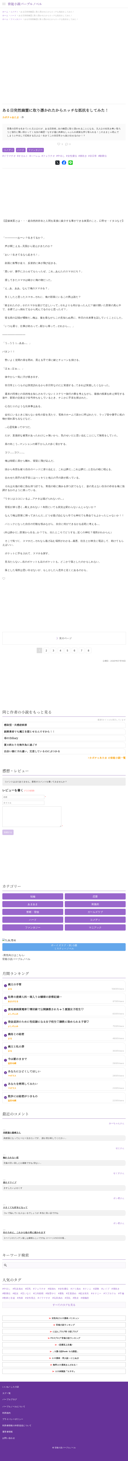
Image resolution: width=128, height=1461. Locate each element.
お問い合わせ (8, 1438)
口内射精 (38, 1293)
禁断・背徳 (32, 911)
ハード (13, 15)
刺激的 (95, 904)
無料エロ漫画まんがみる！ (65, 1364)
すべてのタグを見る (64, 1304)
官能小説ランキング (65, 1325)
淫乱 (68, 1298)
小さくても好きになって (15, 1207)
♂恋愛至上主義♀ (65, 1344)
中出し (61, 155)
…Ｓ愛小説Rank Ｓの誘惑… (65, 1351)
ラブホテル (110, 1293)
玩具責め (58, 1298)
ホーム (5, 12)
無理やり (51, 1293)
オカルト (23, 155)
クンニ (87, 1288)
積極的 (85, 1298)
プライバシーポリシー (12, 1419)
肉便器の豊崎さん (12, 1132)
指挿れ (52, 1288)
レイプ (106, 1288)
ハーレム (35, 155)
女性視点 (31, 1298)
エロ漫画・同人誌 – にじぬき (65, 1358)
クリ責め (76, 1288)
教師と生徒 (9, 1298)
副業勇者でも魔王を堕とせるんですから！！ (29, 731)
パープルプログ (9, 1399)
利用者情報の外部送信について (16, 1425)
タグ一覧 (6, 1393)
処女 (16, 1293)
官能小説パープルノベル (25, 4)
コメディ (14, 12)
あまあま (33, 904)
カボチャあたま (10, 117)
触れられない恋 (11, 1157)
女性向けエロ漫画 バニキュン (65, 1318)
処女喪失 (84, 1293)
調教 (97, 1288)
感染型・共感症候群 (15, 725)
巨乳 (29, 1288)
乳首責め (18, 1288)
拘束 (21, 1298)
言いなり (26, 1293)
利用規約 (6, 1413)
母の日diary (11, 738)
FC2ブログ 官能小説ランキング (65, 1338)
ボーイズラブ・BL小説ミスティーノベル (64, 946)
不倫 (122, 1293)
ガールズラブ (95, 911)
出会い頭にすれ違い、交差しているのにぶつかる (32, 751)
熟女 (76, 1298)
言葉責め (71, 1293)
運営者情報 (7, 1431)
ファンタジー (16, 19)
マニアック (95, 927)
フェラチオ (49, 155)
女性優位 (72, 155)
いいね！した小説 (10, 1387)
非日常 (93, 155)
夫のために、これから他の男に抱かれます (24, 1232)
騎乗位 (103, 155)
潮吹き (83, 155)
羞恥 (61, 1293)
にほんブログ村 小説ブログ (65, 1331)
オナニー (96, 1293)
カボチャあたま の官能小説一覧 (107, 758)
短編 (32, 896)
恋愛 (95, 896)
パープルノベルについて (13, 1406)
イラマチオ (10, 155)
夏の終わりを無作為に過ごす (20, 744)
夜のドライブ (9, 1182)
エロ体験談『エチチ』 (65, 1371)
